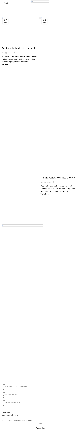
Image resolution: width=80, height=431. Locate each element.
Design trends (8, 44)
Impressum (6, 412)
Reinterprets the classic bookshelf (18, 48)
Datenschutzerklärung (10, 415)
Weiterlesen (6, 64)
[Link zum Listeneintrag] (40, 394)
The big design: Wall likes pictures (58, 177)
